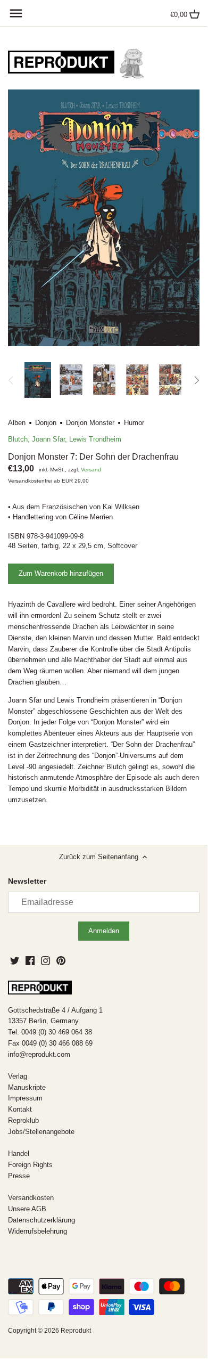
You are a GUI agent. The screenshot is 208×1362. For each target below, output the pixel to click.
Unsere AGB (27, 1209)
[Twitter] (14, 960)
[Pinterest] (60, 960)
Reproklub (23, 1120)
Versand (91, 469)
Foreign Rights (30, 1165)
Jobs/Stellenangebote (41, 1132)
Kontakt (20, 1109)
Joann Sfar (48, 439)
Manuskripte (27, 1087)
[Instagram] (45, 960)
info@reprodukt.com (39, 1054)
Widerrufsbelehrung (37, 1231)
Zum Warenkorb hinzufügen (61, 573)
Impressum (25, 1098)
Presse (19, 1176)
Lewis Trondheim (95, 439)
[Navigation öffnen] (16, 13)
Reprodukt (76, 1330)
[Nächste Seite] (196, 380)
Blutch (18, 439)
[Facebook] (30, 960)
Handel (18, 1153)
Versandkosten (31, 1198)
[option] (38, 380)
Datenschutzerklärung (41, 1220)
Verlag (17, 1076)
